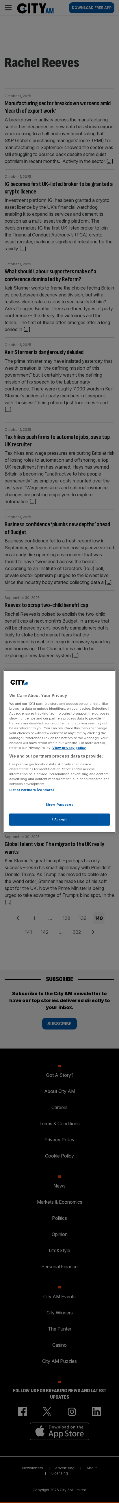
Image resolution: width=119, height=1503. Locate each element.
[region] (59, 751)
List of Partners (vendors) (31, 790)
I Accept (59, 819)
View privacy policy (69, 748)
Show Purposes (59, 805)
